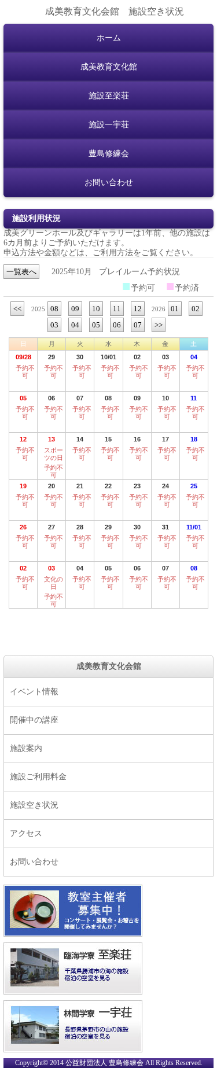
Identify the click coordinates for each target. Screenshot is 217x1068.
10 (96, 308)
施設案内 (26, 748)
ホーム (109, 38)
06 (117, 325)
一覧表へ (21, 271)
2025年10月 (72, 271)
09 (75, 308)
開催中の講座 (34, 720)
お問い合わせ (108, 182)
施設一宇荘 (109, 124)
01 (175, 308)
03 (54, 325)
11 (117, 308)
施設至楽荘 (109, 95)
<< (17, 308)
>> (159, 325)
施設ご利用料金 (38, 776)
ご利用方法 (113, 252)
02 (196, 308)
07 (138, 325)
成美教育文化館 (108, 66)
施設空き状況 (34, 805)
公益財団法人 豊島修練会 (104, 1063)
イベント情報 (34, 691)
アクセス (26, 833)
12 (138, 308)
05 (96, 325)
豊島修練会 (109, 153)
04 (75, 325)
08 (54, 308)
